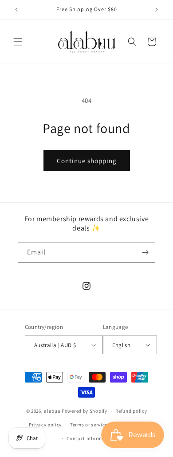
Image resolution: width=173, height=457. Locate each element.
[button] (18, 41)
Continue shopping (87, 160)
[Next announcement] (156, 10)
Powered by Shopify (84, 411)
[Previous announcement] (16, 10)
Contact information (90, 438)
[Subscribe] (145, 252)
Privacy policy (45, 425)
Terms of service (88, 425)
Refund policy (131, 411)
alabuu (52, 411)
